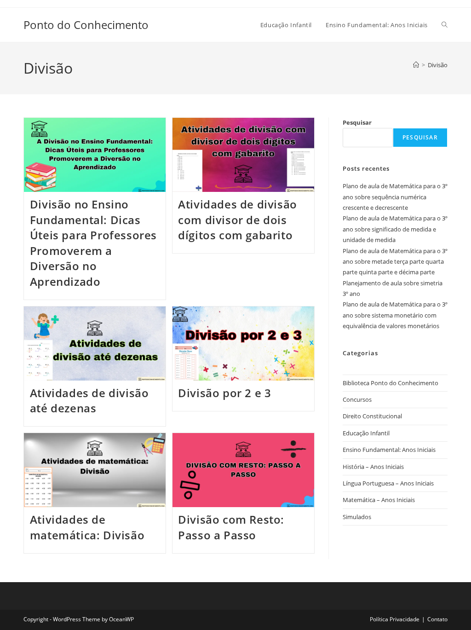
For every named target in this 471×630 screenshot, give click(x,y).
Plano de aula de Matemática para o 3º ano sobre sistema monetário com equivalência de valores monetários (395, 315)
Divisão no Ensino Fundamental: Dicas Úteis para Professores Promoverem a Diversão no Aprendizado (93, 243)
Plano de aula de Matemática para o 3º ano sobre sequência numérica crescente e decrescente (395, 197)
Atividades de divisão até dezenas (89, 400)
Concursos (357, 399)
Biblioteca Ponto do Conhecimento (390, 383)
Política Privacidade (394, 619)
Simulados (357, 517)
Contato (437, 619)
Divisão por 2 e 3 (224, 392)
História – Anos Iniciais (373, 466)
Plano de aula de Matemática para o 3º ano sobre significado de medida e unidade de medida (395, 229)
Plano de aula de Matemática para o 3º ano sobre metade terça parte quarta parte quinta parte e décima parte (395, 262)
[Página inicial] (416, 65)
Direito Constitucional (372, 416)
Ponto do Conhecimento (86, 24)
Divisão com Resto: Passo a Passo (231, 527)
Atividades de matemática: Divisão (87, 527)
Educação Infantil (366, 433)
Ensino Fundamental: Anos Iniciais (389, 449)
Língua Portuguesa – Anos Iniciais (388, 483)
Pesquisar (357, 122)
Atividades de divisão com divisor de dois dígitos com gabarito (237, 220)
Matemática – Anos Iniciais (379, 500)
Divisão (438, 65)
